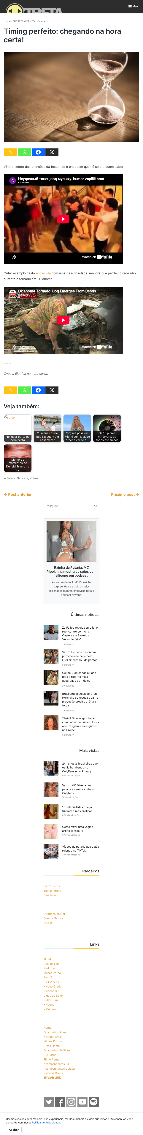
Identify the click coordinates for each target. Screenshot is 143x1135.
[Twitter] (49, 1106)
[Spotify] (94, 1106)
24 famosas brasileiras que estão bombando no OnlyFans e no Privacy (80, 767)
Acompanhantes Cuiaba (59, 1068)
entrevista (43, 273)
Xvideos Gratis (53, 1073)
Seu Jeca (50, 895)
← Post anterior (18, 494)
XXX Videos (51, 982)
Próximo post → (125, 494)
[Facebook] (38, 152)
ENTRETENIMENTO (24, 21)
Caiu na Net (51, 964)
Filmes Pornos (53, 1041)
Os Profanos (52, 886)
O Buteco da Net (54, 914)
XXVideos (50, 1009)
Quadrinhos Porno (56, 1032)
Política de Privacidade (46, 1122)
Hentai (48, 1027)
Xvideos (49, 1004)
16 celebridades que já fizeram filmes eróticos (77, 809)
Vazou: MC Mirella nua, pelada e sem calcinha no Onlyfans (78, 789)
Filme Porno (52, 1059)
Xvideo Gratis (52, 986)
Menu (136, 6)
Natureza (22, 478)
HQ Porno (50, 1055)
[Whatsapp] (24, 152)
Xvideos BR (51, 991)
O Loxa (48, 923)
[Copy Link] (10, 152)
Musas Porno (52, 973)
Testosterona (52, 891)
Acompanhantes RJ (56, 1064)
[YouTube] (82, 1106)
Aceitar (14, 1129)
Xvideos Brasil (53, 1037)
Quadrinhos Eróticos (57, 1050)
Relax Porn (51, 1000)
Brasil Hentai (52, 1046)
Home (7, 21)
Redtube (49, 968)
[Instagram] (71, 1106)
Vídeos (34, 478)
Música (41, 21)
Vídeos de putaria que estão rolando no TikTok (80, 848)
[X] (51, 152)
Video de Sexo (53, 995)
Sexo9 (48, 977)
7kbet (47, 959)
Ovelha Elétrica (53, 918)
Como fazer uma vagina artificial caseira (77, 829)
